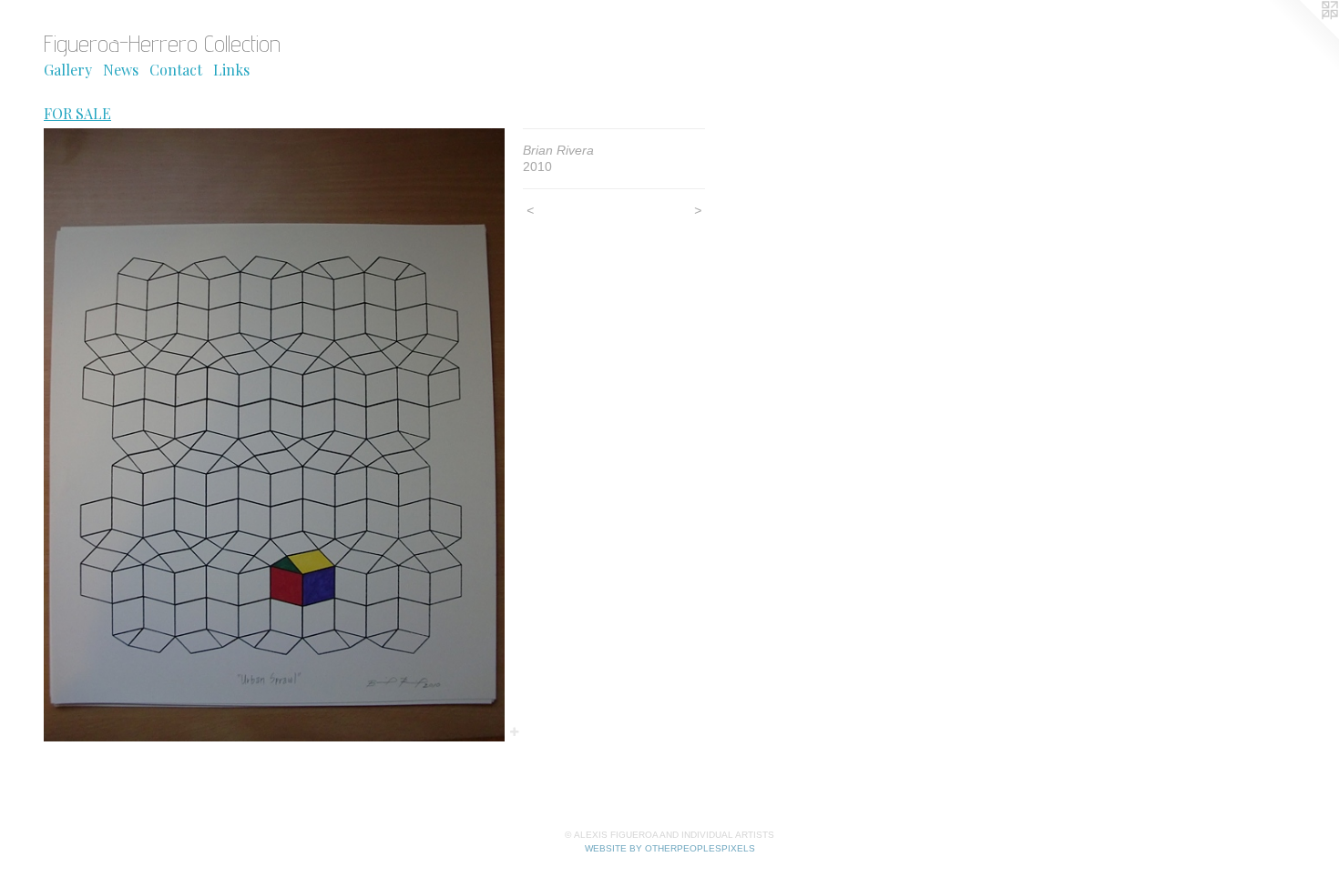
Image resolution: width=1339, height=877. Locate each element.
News (120, 69)
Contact (175, 69)
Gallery (68, 69)
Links (231, 69)
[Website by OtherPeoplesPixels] (1302, 36)
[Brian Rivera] (274, 435)
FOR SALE (77, 113)
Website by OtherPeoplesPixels (670, 848)
